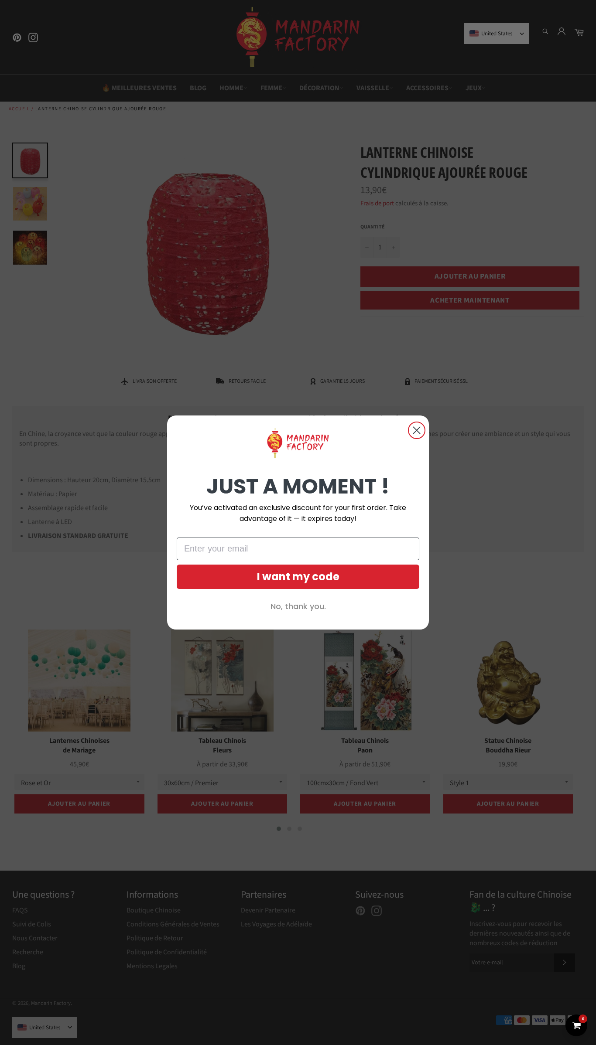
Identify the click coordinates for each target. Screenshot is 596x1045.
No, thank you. (298, 606)
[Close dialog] (416, 430)
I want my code (298, 576)
